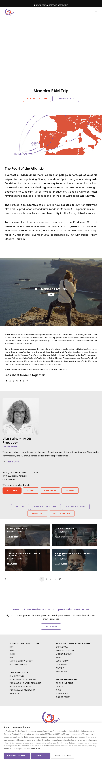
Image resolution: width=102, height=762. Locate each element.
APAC (12, 650)
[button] (96, 12)
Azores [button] (31, 490)
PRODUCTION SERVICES (21, 686)
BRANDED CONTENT (65, 650)
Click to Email (10, 446)
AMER (12, 653)
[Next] (93, 580)
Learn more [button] (51, 626)
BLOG (58, 690)
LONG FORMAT (62, 660)
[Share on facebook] (6, 380)
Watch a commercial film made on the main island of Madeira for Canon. (36, 369)
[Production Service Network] (9, 12)
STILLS (58, 657)
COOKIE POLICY (63, 697)
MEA (11, 657)
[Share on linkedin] (20, 380)
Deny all (40, 756)
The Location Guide (66, 340)
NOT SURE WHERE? (18, 664)
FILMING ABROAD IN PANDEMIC (24, 679)
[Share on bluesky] (27, 380)
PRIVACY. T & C (63, 693)
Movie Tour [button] (38, 513)
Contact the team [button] (37, 99)
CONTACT (61, 686)
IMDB (27, 438)
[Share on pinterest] (17, 380)
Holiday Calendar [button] (75, 507)
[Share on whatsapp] (24, 380)
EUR (11, 646)
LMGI (23, 337)
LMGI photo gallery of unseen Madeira (80, 337)
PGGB (14, 337)
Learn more (35, 749)
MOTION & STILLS (64, 653)
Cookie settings (62, 756)
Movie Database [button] (61, 513)
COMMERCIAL (62, 646)
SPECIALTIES (61, 671)
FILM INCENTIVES (17, 676)
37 (60, 579)
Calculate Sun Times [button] (45, 507)
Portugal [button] (12, 490)
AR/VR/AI (60, 667)
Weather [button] (20, 507)
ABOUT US (14, 693)
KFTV (52, 340)
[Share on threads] (13, 380)
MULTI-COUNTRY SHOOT (21, 660)
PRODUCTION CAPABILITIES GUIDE (25, 683)
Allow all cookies (17, 756)
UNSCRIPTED (61, 664)
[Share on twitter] (10, 380)
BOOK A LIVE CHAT (64, 683)
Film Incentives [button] (66, 99)
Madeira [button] (70, 490)
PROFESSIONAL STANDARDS (22, 690)
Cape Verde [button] (50, 490)
